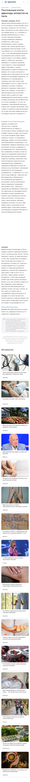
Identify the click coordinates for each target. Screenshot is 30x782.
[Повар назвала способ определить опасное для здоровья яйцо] (15, 631)
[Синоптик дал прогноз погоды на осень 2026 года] (15, 711)
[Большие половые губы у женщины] (15, 393)
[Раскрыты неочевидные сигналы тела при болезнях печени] (15, 472)
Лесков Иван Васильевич (16, 121)
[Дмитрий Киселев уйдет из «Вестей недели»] (15, 446)
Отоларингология (16, 7)
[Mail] (6, 2)
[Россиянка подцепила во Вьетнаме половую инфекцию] (15, 605)
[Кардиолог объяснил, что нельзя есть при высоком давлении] (15, 764)
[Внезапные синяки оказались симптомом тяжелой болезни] (15, 578)
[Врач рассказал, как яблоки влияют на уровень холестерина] (15, 419)
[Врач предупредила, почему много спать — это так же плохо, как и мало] (15, 684)
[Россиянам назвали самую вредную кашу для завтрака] (15, 658)
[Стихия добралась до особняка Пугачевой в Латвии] (15, 552)
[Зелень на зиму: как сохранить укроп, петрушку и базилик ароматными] (15, 737)
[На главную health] (11, 2)
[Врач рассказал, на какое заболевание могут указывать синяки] (15, 499)
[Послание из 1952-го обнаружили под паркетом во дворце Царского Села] (15, 525)
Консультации (5, 7)
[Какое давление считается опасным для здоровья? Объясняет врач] (15, 366)
